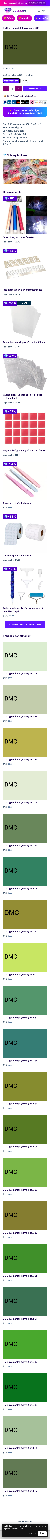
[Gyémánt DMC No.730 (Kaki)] (25, 1215)
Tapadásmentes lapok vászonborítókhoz (24, 342)
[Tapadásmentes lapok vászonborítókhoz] (25, 320)
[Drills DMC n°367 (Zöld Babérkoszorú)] (25, 1473)
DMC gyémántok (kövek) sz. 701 (20, 1276)
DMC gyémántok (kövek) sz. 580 (20, 1103)
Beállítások (32, 1533)
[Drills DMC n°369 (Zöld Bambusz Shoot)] (25, 656)
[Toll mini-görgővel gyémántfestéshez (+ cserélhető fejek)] (25, 586)
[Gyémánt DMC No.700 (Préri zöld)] (25, 1387)
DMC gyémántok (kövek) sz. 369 (20, 673)
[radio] (11, 81)
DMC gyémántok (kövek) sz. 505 (20, 888)
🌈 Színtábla (24, 18)
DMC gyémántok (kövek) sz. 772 (20, 802)
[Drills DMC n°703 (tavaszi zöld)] (25, 1172)
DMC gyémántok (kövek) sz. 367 (20, 1491)
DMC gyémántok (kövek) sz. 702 (20, 1362)
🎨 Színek (8, 18)
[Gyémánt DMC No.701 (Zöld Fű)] (25, 1258)
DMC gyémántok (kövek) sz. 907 (20, 974)
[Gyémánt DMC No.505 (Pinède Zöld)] (25, 871)
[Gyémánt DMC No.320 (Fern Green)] (25, 828)
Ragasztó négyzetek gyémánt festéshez (24, 450)
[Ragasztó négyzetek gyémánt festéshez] (25, 428)
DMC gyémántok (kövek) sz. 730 (20, 1233)
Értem (42, 1533)
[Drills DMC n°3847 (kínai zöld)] (25, 1043)
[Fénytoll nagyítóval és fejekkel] (25, 215)
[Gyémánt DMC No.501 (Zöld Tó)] (25, 1301)
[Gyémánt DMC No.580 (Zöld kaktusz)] (25, 1086)
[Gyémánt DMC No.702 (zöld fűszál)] (25, 1344)
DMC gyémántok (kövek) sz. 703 (20, 1190)
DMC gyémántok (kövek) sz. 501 (20, 1319)
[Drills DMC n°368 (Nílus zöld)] (25, 1430)
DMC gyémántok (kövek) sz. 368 (20, 1448)
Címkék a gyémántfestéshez (18, 555)
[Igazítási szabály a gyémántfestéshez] (25, 268)
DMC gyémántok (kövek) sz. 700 (20, 1405)
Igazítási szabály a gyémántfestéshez (22, 289)
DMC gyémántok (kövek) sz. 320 (20, 845)
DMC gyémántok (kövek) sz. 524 (20, 716)
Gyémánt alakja (10, 75)
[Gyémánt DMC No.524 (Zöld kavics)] (25, 699)
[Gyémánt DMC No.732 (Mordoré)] (25, 914)
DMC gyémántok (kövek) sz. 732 (20, 931)
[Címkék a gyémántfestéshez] (25, 533)
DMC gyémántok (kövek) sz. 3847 (21, 1060)
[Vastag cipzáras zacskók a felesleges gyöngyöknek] (25, 373)
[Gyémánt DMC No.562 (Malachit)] (25, 1000)
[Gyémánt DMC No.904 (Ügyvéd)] (25, 1129)
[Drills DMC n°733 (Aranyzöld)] (25, 742)
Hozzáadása (35, 88)
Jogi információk (25, 1521)
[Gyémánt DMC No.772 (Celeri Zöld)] (25, 785)
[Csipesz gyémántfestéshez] (25, 481)
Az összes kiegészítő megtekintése (25, 624)
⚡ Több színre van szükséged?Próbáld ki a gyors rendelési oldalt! (25, 111)
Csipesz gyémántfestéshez (17, 503)
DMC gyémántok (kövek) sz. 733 (20, 759)
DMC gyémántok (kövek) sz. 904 (20, 1146)
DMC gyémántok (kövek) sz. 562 (20, 1017)
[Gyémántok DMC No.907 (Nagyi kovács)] (25, 957)
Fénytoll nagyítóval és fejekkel (18, 237)
